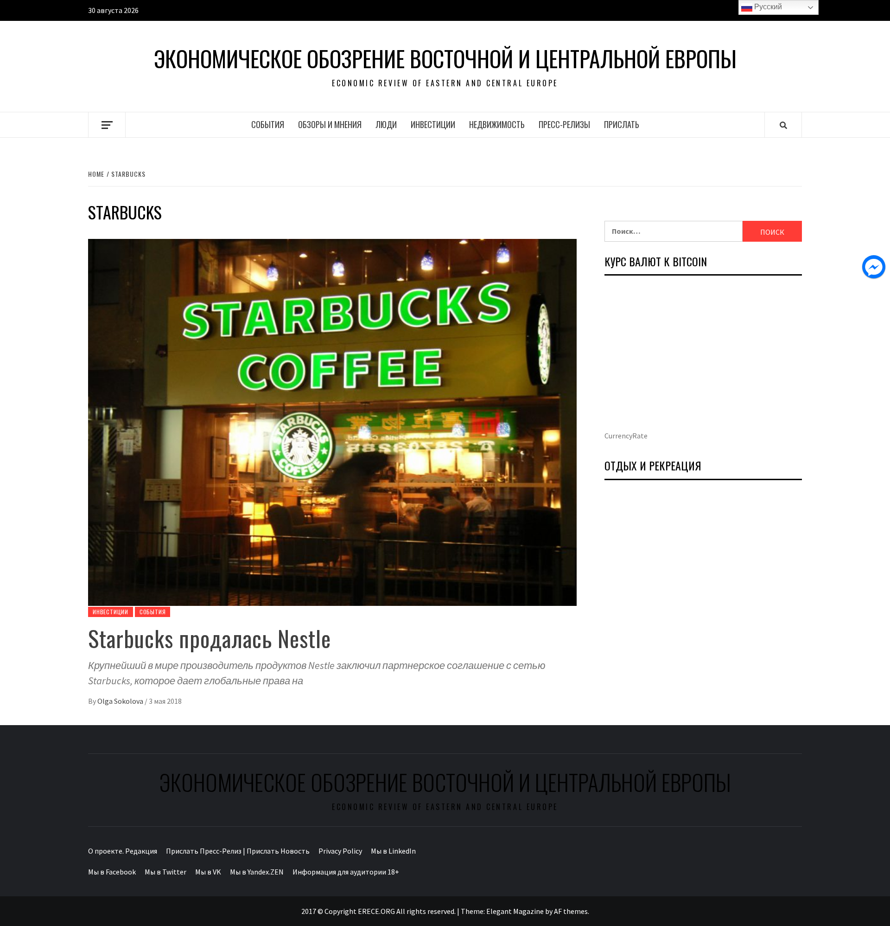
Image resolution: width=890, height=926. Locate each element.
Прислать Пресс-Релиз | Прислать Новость (238, 850)
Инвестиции (433, 124)
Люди (386, 124)
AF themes (571, 911)
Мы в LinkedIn (393, 850)
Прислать (621, 124)
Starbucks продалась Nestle (209, 638)
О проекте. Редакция (122, 850)
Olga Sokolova (121, 701)
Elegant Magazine (515, 911)
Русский (767, 7)
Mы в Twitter (165, 871)
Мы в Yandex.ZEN (257, 871)
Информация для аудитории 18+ (345, 871)
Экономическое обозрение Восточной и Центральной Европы (445, 58)
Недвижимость (497, 124)
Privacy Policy (340, 850)
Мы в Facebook (112, 871)
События (267, 124)
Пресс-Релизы (564, 124)
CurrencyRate (626, 435)
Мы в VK (208, 871)
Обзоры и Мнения (330, 124)
